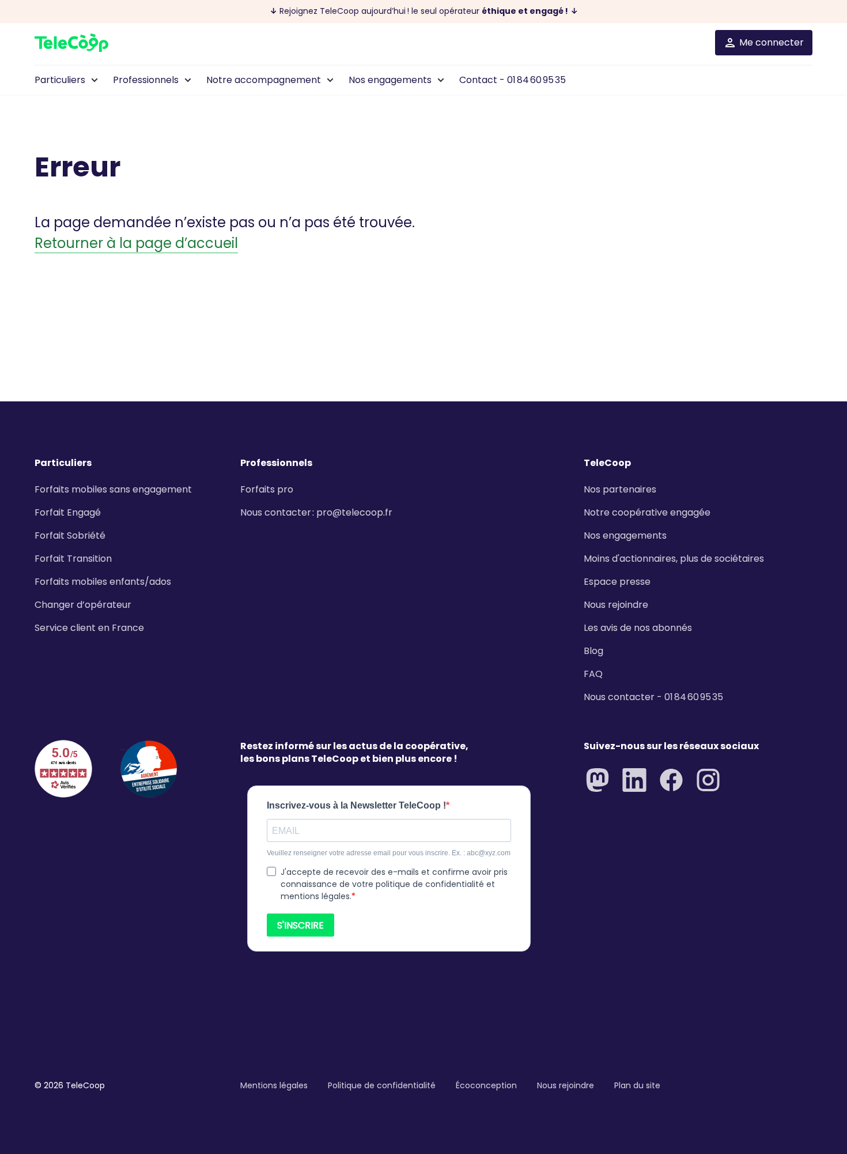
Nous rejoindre (616, 604)
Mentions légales (274, 1085)
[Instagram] (708, 780)
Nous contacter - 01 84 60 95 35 (653, 697)
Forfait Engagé (68, 512)
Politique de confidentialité (382, 1085)
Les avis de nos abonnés (638, 627)
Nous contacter (275, 512)
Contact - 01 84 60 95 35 (512, 80)
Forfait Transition (73, 558)
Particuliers (60, 80)
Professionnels (146, 80)
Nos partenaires (620, 489)
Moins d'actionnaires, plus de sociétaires (674, 558)
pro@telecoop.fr (354, 512)
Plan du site (637, 1085)
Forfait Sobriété (70, 535)
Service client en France (89, 627)
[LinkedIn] (634, 780)
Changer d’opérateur (83, 604)
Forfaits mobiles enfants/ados (103, 581)
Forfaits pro (266, 489)
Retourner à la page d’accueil (136, 243)
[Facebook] (671, 780)
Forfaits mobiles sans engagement (113, 489)
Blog (593, 650)
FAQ (593, 674)
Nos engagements (390, 80)
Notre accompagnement (263, 80)
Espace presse (617, 581)
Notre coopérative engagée (647, 512)
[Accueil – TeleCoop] (71, 42)
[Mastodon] (597, 780)
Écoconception (486, 1085)
